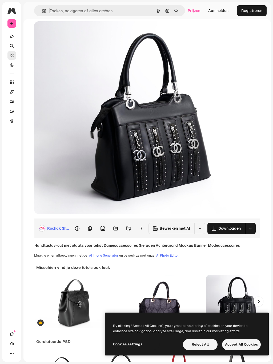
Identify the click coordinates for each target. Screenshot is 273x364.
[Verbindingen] (11, 334)
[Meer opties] (141, 228)
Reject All (200, 344)
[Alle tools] (11, 82)
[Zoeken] (11, 46)
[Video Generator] (11, 111)
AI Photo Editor (167, 255)
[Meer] (11, 353)
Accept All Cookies (241, 344)
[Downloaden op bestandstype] (250, 228)
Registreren (251, 10)
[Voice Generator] (11, 120)
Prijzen (194, 10)
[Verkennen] (11, 65)
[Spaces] (11, 92)
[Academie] (11, 343)
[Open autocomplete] (41, 11)
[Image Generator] (11, 101)
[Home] (11, 36)
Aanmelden (218, 10)
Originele (69, 31)
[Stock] (11, 55)
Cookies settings (127, 344)
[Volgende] (258, 301)
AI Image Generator (103, 255)
